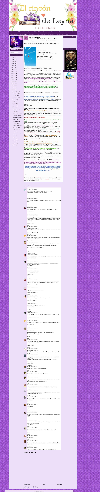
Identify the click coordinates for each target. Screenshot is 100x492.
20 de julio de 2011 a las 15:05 (32, 447)
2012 (13, 85)
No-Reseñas (60, 31)
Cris (28, 383)
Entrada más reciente (27, 484)
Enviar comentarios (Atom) (32, 486)
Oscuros (15, 136)
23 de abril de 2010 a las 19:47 (32, 254)
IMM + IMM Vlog (37, 31)
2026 (13, 57)
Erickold (28, 353)
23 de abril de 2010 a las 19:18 (32, 215)
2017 (13, 75)
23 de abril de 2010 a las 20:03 (32, 279)
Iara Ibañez (29, 388)
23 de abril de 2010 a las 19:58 (32, 268)
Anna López (29, 206)
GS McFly (29, 286)
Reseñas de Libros (18, 31)
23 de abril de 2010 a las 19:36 (32, 235)
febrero (15, 141)
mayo (14, 105)
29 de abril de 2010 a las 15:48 (32, 440)
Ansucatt (28, 326)
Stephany (28, 410)
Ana (28, 439)
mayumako (29, 277)
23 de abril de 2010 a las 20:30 (32, 312)
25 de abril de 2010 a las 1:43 (32, 419)
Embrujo (15, 134)
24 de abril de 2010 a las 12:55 (32, 390)
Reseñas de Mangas (27, 31)
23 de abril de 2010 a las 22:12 (32, 348)
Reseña (48, 38)
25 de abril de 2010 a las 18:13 (32, 435)
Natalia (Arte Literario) (31, 253)
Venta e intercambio (51, 34)
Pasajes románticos (30, 240)
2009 (13, 145)
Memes (67, 34)
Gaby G (28, 434)
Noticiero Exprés (23, 34)
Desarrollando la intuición (34, 34)
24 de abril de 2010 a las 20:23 (32, 412)
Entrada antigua (59, 484)
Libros (45, 38)
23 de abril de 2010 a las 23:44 (32, 355)
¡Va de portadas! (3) (17, 125)
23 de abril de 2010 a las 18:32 (32, 198)
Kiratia (28, 426)
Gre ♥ (28, 403)
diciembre (15, 91)
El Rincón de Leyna (41, 491)
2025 (13, 59)
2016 (13, 77)
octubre (15, 95)
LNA (28, 259)
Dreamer (28, 347)
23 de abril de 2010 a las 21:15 (32, 339)
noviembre (15, 93)
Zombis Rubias (16, 119)
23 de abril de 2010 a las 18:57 (32, 207)
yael (28, 338)
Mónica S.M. (29, 446)
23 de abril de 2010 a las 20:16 (32, 295)
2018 (13, 73)
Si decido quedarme (17, 117)
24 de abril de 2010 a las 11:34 (32, 371)
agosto (15, 99)
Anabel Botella (29, 365)
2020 (13, 69)
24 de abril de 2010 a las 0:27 (32, 366)
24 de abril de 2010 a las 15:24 (32, 396)
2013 (13, 83)
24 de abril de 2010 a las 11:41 (32, 377)
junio (14, 103)
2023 (13, 63)
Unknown (29, 234)
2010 (13, 89)
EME (72, 31)
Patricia (28, 267)
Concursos (66, 31)
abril (14, 107)
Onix (28, 225)
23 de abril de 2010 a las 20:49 (32, 328)
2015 (13, 79)
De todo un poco (60, 34)
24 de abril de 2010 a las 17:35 (32, 404)
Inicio (11, 31)
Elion (28, 370)
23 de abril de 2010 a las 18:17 (32, 189)
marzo (14, 139)
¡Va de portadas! (46, 31)
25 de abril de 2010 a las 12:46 (32, 427)
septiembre (15, 97)
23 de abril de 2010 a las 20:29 (32, 303)
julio (14, 101)
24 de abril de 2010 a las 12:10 (32, 384)
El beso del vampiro (17, 132)
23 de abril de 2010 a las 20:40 (32, 320)
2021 (13, 67)
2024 (13, 61)
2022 (13, 65)
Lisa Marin (29, 311)
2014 (13, 81)
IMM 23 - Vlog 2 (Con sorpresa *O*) (17, 129)
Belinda (28, 294)
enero (14, 143)
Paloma (28, 395)
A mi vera (43, 34)
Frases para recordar (14, 34)
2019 (13, 71)
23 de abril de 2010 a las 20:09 (32, 288)
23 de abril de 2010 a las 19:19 (32, 226)
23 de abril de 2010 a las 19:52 (32, 261)
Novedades (53, 31)
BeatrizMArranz (30, 188)
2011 (13, 87)
